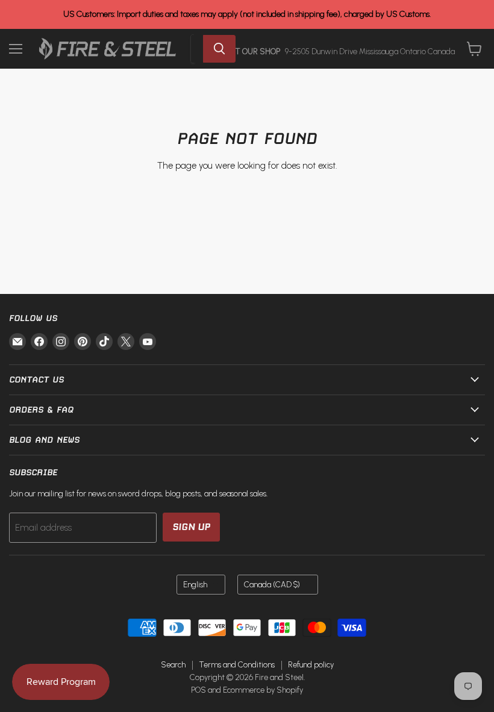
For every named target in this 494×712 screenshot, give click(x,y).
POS (198, 690)
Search (173, 664)
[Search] (219, 49)
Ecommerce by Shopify (263, 690)
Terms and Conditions (237, 664)
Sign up (191, 527)
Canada (272, 584)
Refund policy (311, 664)
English (195, 584)
